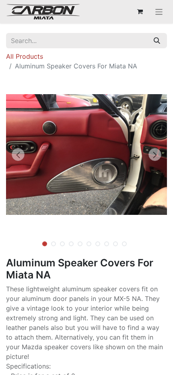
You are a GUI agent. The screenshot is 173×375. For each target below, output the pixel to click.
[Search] (157, 40)
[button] (18, 154)
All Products (24, 56)
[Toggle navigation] (159, 11)
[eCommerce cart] (140, 11)
